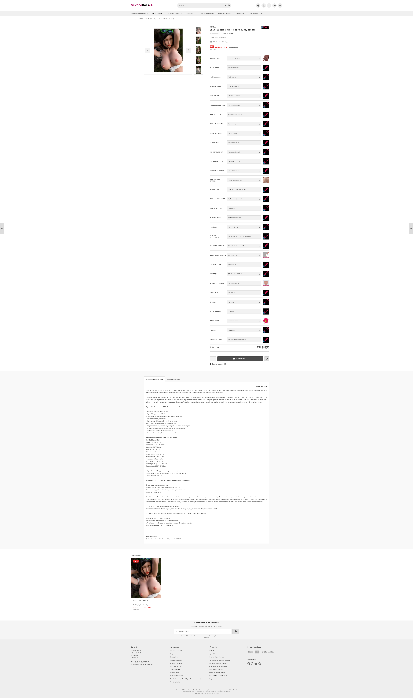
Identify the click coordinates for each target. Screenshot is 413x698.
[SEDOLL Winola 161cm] (146, 578)
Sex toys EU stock (224, 14)
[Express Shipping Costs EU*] (266, 342)
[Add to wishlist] (266, 359)
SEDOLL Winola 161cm (140, 600)
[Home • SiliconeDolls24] (142, 8)
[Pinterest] (259, 663)
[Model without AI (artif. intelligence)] (266, 239)
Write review (227, 34)
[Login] (263, 5)
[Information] (225, 5)
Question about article (219, 364)
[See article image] (266, 145)
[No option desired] (266, 155)
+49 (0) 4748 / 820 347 (141, 662)
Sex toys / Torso (174, 14)
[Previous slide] (134, 584)
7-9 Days (225, 42)
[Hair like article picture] (266, 117)
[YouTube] (255, 663)
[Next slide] (198, 71)
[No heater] (266, 314)
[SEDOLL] (265, 27)
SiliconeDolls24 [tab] (173, 379)
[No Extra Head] (266, 80)
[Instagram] (252, 663)
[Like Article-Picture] (266, 98)
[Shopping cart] (274, 5)
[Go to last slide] (198, 29)
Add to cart (240, 359)
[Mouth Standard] (266, 136)
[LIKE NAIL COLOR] (266, 164)
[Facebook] (248, 663)
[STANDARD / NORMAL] (266, 276)
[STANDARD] (266, 211)
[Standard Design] (266, 89)
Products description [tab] (154, 379)
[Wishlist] (269, 5)
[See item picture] (266, 70)
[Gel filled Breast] (266, 258)
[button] (198, 40)
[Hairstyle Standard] (266, 108)
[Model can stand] (266, 286)
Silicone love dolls (138, 14)
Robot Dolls (191, 14)
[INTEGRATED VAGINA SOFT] (266, 192)
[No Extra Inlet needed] (266, 201)
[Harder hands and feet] (266, 183)
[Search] (229, 5)
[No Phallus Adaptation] (266, 220)
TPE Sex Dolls (157, 14)
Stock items (240, 14)
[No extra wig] (266, 126)
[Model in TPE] (266, 267)
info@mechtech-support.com (143, 664)
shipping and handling (192, 690)
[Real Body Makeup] (266, 61)
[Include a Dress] (266, 323)
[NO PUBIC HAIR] (266, 230)
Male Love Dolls (207, 14)
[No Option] (266, 305)
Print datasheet (152, 536)
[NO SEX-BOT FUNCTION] (266, 248)
